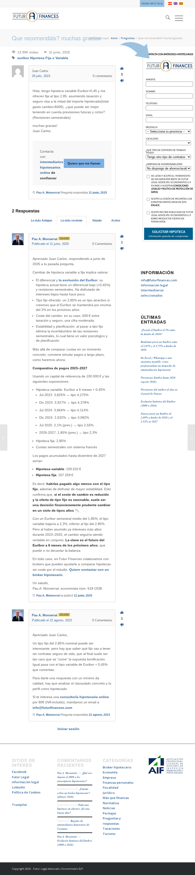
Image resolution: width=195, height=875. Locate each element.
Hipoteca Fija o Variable (49, 58)
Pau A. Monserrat (67, 773)
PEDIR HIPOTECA (152, 3)
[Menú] (176, 18)
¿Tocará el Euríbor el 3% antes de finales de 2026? (158, 332)
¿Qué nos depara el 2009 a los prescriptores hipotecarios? (74, 777)
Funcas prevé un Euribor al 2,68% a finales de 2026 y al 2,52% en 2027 (156, 417)
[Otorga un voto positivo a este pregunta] (122, 68)
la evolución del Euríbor (78, 280)
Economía (110, 772)
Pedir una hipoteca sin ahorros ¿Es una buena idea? (73, 809)
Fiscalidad (110, 787)
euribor (23, 58)
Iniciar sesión (68, 729)
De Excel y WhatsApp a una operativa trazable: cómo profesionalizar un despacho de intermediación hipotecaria (158, 364)
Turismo (109, 834)
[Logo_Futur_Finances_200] (35, 18)
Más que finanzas (116, 798)
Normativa (111, 803)
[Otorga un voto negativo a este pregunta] (122, 81)
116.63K (64, 238)
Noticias (109, 808)
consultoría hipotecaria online (84, 697)
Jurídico (109, 793)
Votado (97, 220)
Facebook (19, 772)
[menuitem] (150, 3)
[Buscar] (165, 18)
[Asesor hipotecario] (3, 437)
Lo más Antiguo (41, 220)
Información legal (154, 285)
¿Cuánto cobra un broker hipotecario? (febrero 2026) (73, 793)
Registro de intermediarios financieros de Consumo (73, 825)
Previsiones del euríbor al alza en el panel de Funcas (159, 392)
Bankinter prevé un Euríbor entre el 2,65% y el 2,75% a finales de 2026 (159, 346)
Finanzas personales (118, 782)
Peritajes (109, 813)
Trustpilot (19, 805)
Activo (115, 220)
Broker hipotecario (117, 767)
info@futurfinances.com (52, 708)
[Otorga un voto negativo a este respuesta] (122, 249)
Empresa (109, 777)
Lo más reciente (72, 220)
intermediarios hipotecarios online (51, 167)
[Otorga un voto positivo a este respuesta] (122, 236)
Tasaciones (111, 828)
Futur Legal (20, 777)
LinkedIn (18, 787)
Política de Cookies (26, 792)
